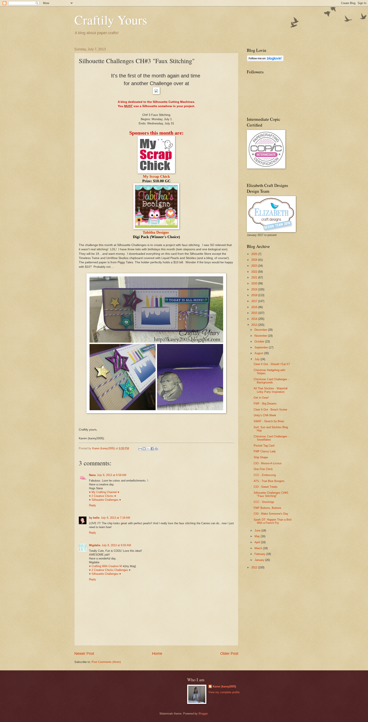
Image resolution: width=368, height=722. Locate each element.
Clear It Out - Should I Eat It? (272, 364)
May (257, 536)
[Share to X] (148, 449)
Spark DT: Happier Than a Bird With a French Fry (272, 521)
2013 (254, 324)
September (261, 347)
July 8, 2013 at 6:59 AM (111, 475)
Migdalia (94, 545)
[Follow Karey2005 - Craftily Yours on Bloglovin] (265, 60)
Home (157, 653)
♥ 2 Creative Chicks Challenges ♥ (110, 570)
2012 (254, 567)
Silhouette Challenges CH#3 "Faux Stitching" (271, 494)
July (257, 359)
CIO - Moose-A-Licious (268, 463)
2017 (254, 301)
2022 (254, 271)
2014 (254, 318)
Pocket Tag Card (264, 445)
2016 (254, 307)
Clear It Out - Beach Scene (270, 409)
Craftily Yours (110, 19)
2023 (254, 265)
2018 (254, 295)
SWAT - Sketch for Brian (269, 421)
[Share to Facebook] (152, 449)
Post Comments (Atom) (106, 662)
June (257, 530)
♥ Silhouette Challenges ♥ (105, 499)
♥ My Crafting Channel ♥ (104, 492)
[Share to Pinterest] (156, 449)
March (258, 548)
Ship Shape (261, 457)
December (261, 329)
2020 (254, 283)
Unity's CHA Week (265, 415)
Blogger (203, 713)
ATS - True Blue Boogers (269, 481)
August (259, 353)
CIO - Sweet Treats (265, 486)
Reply (92, 505)
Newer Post (84, 653)
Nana (92, 475)
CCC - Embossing (265, 475)
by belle (94, 517)
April (257, 542)
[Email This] (140, 449)
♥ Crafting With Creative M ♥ (106, 566)
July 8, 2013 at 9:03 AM (116, 545)
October (259, 341)
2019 (254, 289)
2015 (254, 312)
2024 (254, 259)
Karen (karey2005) (224, 686)
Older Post (229, 653)
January (259, 560)
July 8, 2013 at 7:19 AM (115, 517)
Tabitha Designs (156, 232)
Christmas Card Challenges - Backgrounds (271, 381)
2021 (254, 277)
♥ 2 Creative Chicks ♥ (102, 496)
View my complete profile (224, 692)
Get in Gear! (261, 397)
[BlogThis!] (144, 449)
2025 (254, 254)
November (261, 335)
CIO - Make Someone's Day (271, 513)
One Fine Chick (263, 469)
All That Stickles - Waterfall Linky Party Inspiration (271, 390)
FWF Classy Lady (265, 451)
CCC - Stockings (264, 502)
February (260, 554)
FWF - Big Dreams (265, 403)
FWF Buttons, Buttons (267, 507)
